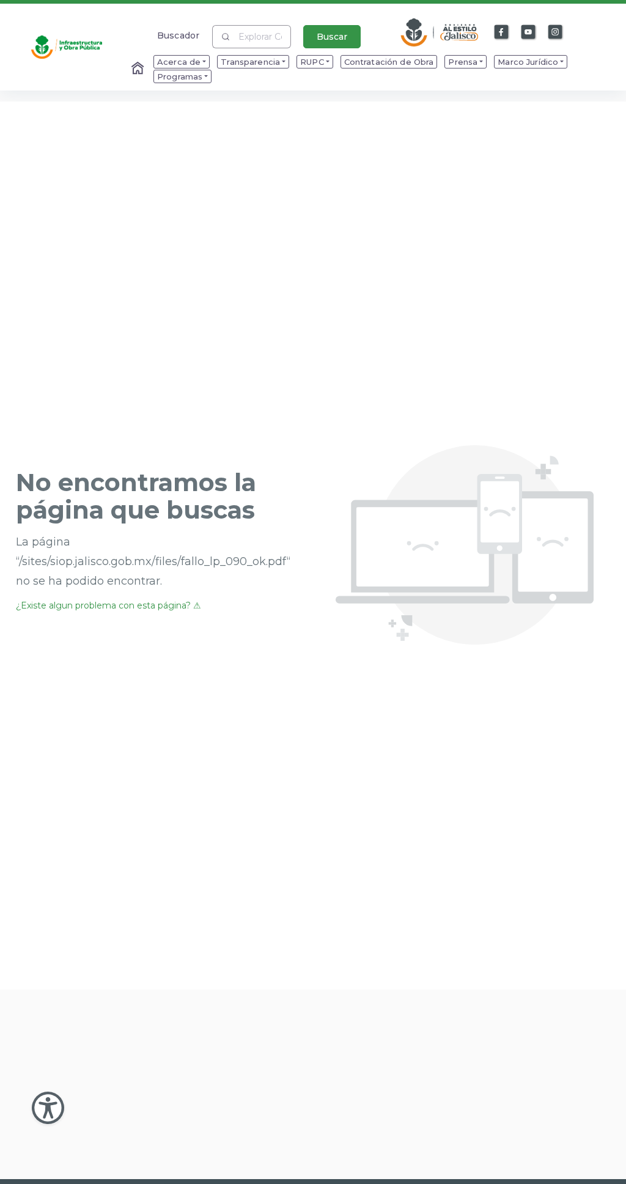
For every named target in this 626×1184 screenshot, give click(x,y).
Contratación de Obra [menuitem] (389, 62)
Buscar (332, 36)
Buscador (178, 35)
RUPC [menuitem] (312, 62)
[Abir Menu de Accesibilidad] (48, 1108)
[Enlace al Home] (138, 69)
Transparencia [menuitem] (250, 62)
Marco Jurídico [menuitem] (528, 62)
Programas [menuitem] (179, 76)
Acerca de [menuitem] (179, 62)
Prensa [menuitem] (462, 62)
